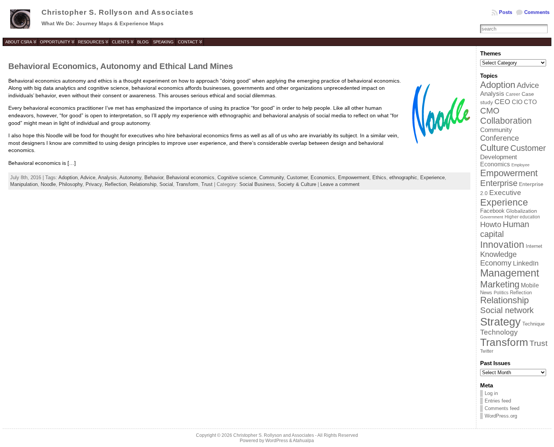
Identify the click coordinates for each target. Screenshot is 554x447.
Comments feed (502, 408)
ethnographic (403, 177)
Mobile (530, 285)
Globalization (521, 211)
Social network (507, 310)
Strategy (500, 321)
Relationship (143, 184)
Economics (323, 177)
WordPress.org (501, 416)
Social (166, 184)
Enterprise (498, 183)
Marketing (499, 284)
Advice (87, 177)
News (486, 292)
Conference (499, 138)
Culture (494, 148)
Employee (520, 165)
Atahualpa (303, 440)
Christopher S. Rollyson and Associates (117, 12)
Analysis (107, 177)
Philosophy (71, 184)
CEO (502, 102)
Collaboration (506, 121)
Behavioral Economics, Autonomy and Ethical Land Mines (120, 66)
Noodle (48, 184)
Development (498, 157)
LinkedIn (526, 263)
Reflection (116, 184)
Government (491, 217)
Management (509, 273)
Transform (187, 184)
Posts (505, 12)
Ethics (379, 177)
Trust (207, 184)
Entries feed (498, 401)
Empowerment (353, 177)
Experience (432, 177)
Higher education (522, 217)
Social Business (257, 184)
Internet (534, 246)
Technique (533, 324)
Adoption (68, 177)
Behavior (153, 177)
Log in (491, 393)
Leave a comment (340, 184)
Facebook (492, 211)
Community (271, 177)
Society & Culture (297, 184)
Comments (536, 12)
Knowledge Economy (498, 258)
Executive (505, 192)
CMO (489, 110)
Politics (501, 292)
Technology (499, 332)
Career (513, 94)
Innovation (502, 244)
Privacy (94, 184)
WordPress (276, 440)
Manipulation (24, 184)
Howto (490, 224)
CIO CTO (524, 102)
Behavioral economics (190, 177)
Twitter (486, 351)
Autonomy (130, 177)
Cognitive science (236, 177)
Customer (297, 177)
